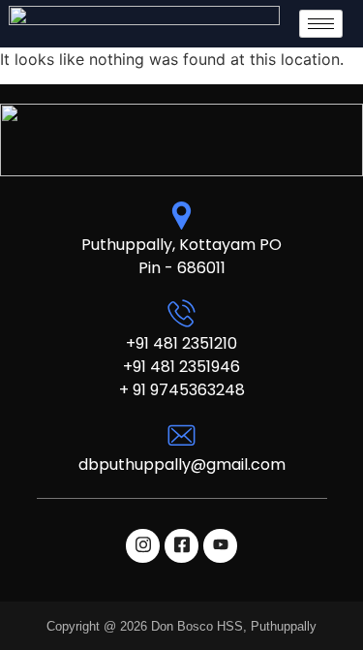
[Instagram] (143, 546)
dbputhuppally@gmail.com (182, 464)
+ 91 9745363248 (182, 390)
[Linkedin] (220, 546)
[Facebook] (181, 546)
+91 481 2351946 (181, 367)
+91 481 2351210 (181, 343)
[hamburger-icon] (321, 24)
